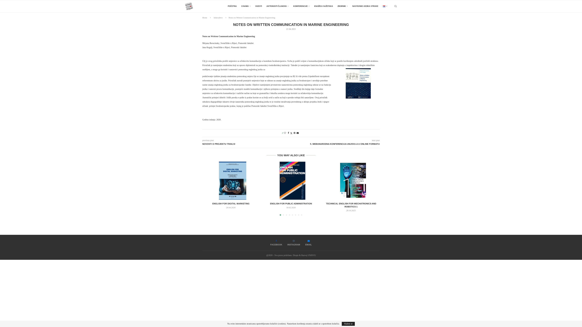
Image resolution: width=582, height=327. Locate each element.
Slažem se (348, 324)
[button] (206, 188)
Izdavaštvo (218, 18)
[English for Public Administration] (291, 181)
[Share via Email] (298, 133)
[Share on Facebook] (288, 133)
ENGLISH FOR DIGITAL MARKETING (230, 203)
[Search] (395, 6)
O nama (245, 6)
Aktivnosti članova (276, 6)
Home (204, 18)
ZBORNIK (342, 6)
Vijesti (258, 6)
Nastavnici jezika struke (365, 6)
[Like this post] (285, 133)
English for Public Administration (291, 203)
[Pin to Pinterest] (294, 133)
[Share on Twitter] (291, 133)
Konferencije (300, 6)
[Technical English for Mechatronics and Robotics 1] (351, 181)
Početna (232, 6)
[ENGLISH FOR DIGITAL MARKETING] (230, 181)
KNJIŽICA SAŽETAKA (323, 6)
